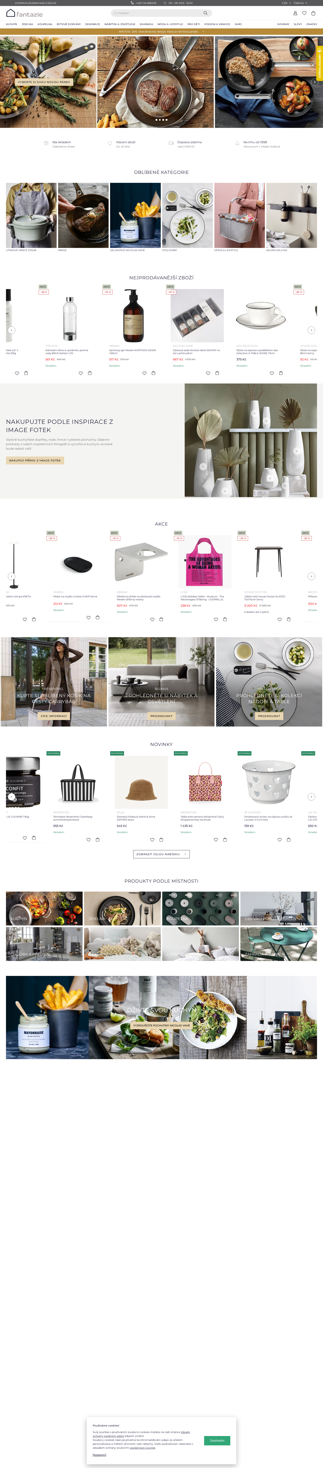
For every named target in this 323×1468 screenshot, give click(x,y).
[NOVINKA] (65, 782)
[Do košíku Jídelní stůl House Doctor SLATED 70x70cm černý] (84, 619)
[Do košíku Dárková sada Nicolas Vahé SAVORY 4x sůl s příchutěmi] (15, 373)
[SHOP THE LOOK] (251, 496)
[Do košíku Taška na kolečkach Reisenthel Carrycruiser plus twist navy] (275, 839)
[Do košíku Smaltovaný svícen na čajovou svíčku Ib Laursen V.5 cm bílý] (84, 839)
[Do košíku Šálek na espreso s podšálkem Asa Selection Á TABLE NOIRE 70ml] (78, 373)
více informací (54, 716)
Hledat (206, 13)
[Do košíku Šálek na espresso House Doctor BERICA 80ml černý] (142, 373)
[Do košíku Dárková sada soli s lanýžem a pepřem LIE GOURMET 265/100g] (148, 839)
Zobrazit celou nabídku (158, 854)
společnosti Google (142, 1447)
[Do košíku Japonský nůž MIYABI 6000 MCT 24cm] (275, 617)
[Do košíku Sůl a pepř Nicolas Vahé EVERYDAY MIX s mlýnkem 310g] (206, 373)
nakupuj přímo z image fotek (35, 460)
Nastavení (99, 1455)
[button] (8, 82)
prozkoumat (161, 716)
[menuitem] (11, 24)
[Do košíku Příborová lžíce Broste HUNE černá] (148, 617)
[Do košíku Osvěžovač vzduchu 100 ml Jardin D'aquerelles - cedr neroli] (212, 839)
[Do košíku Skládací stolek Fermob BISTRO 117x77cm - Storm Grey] (212, 619)
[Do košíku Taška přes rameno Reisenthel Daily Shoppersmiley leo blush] (21, 839)
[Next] (311, 330)
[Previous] (11, 330)
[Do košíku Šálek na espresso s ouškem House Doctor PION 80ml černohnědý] (269, 373)
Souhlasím (217, 1440)
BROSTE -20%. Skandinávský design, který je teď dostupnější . (159, 31)
